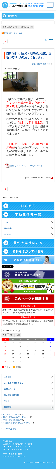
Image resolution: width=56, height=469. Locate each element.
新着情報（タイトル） (13, 33)
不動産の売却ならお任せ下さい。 (17, 423)
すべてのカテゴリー (11, 414)
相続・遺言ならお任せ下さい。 (16, 417)
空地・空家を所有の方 (41, 64)
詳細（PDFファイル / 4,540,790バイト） (27, 166)
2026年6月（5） (10, 429)
